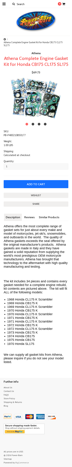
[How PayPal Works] (24, 433)
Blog (6, 405)
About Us (8, 387)
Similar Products (49, 217)
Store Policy (9, 398)
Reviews (29, 217)
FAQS (6, 394)
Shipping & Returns (13, 402)
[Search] (14, 4)
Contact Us (9, 391)
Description (13, 217)
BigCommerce (22, 462)
